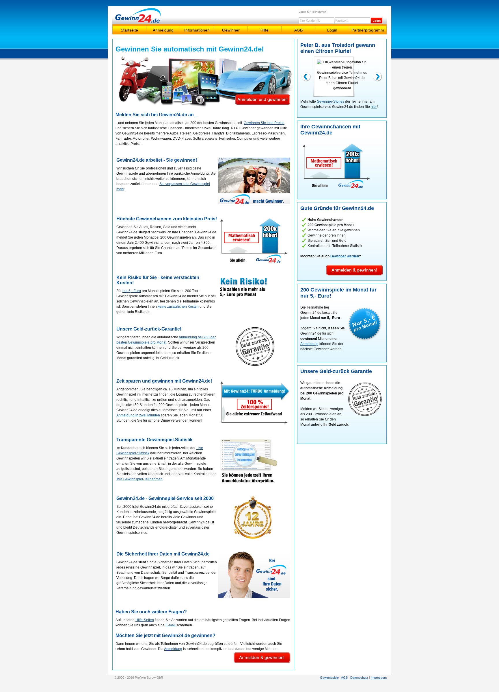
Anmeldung (163, 30)
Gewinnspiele (329, 677)
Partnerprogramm (367, 30)
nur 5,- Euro (131, 291)
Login (332, 30)
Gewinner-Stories (330, 101)
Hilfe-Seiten (144, 620)
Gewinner (231, 30)
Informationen (197, 30)
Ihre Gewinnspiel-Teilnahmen (139, 479)
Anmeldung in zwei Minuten (138, 415)
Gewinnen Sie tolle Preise (264, 123)
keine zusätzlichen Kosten (178, 307)
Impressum (379, 677)
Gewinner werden (344, 256)
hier (374, 107)
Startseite (129, 30)
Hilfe (264, 30)
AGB (298, 30)
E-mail (170, 625)
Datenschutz (359, 677)
